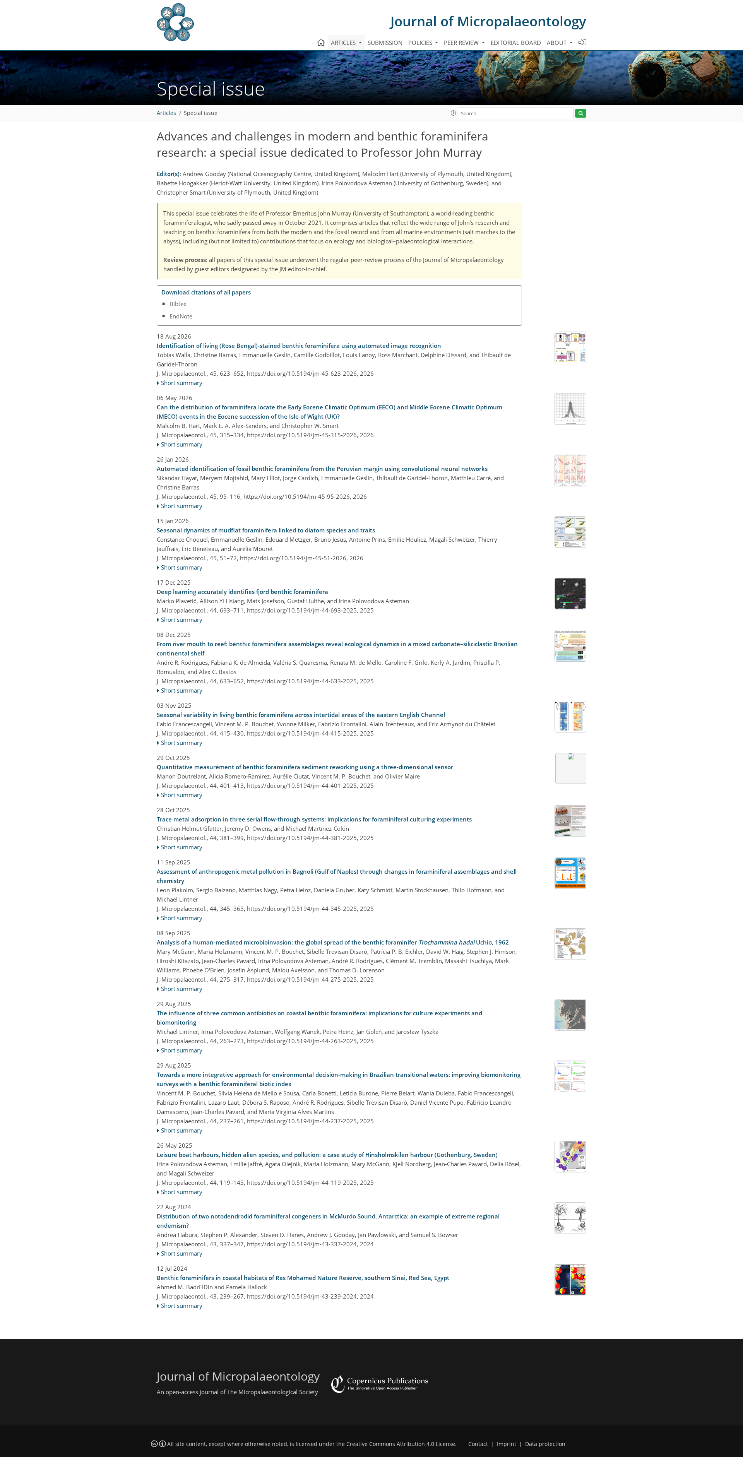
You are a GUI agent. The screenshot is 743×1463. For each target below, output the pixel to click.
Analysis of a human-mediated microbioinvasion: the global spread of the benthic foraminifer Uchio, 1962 (333, 942)
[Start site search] (580, 113)
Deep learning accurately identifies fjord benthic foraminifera (242, 591)
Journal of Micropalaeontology (488, 21)
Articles (166, 113)
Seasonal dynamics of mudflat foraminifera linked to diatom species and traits (266, 530)
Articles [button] (344, 42)
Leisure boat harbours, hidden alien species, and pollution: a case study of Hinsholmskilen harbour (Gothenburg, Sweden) (327, 1154)
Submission (385, 42)
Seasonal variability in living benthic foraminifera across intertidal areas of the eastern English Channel (301, 715)
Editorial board (516, 42)
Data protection (545, 1444)
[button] (453, 113)
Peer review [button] (462, 42)
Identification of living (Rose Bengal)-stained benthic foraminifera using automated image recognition (299, 345)
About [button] (557, 42)
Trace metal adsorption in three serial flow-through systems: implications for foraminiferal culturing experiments (314, 819)
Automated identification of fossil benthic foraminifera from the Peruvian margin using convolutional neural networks (322, 468)
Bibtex (178, 304)
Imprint (506, 1444)
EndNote (180, 316)
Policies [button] (421, 42)
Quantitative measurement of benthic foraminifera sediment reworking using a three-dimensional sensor (305, 767)
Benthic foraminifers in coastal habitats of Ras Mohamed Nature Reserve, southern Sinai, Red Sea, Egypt (303, 1278)
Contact (478, 1444)
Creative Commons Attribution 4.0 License (400, 1444)
